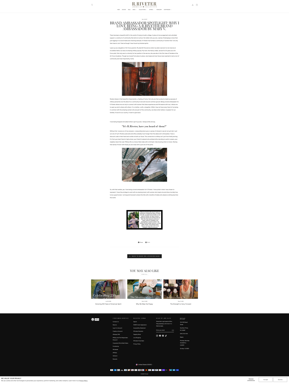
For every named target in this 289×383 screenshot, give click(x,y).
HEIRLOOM (159, 9)
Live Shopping (137, 337)
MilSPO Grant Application (140, 325)
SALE (129, 9)
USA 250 (124, 9)
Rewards (115, 359)
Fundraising (116, 346)
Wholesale (115, 349)
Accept (265, 379)
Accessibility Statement (139, 328)
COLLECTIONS (142, 9)
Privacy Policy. (83, 380)
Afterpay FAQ (116, 334)
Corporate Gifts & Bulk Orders (120, 343)
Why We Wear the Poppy (144, 304)
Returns (115, 325)
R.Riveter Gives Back (138, 340)
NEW (118, 9)
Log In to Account (117, 328)
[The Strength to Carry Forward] (180, 289)
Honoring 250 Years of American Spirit (108, 304)
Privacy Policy (137, 344)
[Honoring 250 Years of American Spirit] (108, 289)
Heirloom (115, 356)
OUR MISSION (167, 9)
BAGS (134, 9)
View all (144, 274)
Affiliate (115, 352)
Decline (280, 379)
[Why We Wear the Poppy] (144, 289)
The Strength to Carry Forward (180, 304)
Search (135, 321)
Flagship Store (137, 334)
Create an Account (118, 331)
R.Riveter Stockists (138, 331)
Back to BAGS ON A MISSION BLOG (145, 256)
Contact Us (116, 321)
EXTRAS (151, 9)
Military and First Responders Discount (120, 339)
